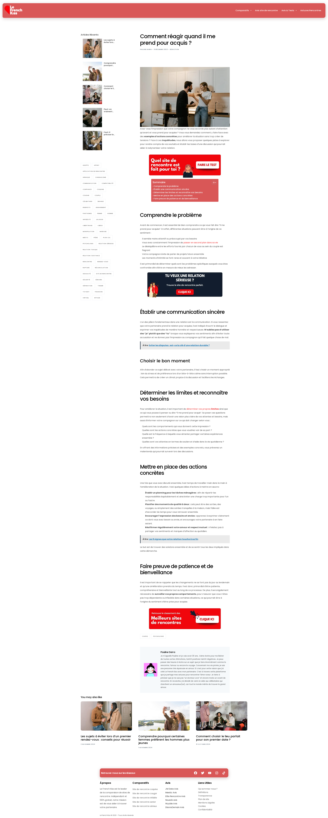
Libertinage (87, 225)
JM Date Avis (171, 788)
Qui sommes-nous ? (207, 788)
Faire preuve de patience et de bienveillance (176, 198)
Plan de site (203, 799)
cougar (86, 195)
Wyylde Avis (171, 803)
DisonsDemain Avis (174, 807)
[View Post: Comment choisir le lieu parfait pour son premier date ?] (221, 716)
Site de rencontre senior (144, 801)
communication (89, 183)
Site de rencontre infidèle (144, 797)
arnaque (86, 177)
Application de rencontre (94, 171)
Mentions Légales (206, 802)
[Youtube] (210, 773)
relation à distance (91, 255)
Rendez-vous (102, 261)
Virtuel (86, 298)
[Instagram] (217, 773)
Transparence (205, 795)
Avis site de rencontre (266, 10)
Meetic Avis (171, 792)
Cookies (202, 806)
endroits (86, 207)
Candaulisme (100, 177)
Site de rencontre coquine (145, 789)
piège (96, 237)
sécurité (86, 280)
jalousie (99, 219)
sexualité (87, 274)
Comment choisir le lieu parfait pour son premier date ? (110, 87)
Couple (145, 636)
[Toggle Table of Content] (213, 182)
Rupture (86, 268)
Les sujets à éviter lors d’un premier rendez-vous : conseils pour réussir (110, 41)
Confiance (87, 189)
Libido (100, 225)
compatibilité (107, 183)
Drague (101, 201)
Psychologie (158, 636)
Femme (99, 213)
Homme (110, 213)
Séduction (174, 49)
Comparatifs (242, 10)
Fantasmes (87, 213)
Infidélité (87, 219)
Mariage (103, 231)
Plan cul (106, 237)
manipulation (88, 231)
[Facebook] (195, 773)
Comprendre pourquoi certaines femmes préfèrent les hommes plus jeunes (110, 64)
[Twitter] (202, 773)
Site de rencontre (103, 274)
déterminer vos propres (202, 408)
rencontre (87, 261)
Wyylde (97, 298)
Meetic (85, 237)
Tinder (100, 286)
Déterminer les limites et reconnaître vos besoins (178, 192)
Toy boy (86, 292)
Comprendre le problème (166, 186)
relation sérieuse (106, 243)
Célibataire (87, 201)
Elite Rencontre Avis (175, 796)
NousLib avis (171, 800)
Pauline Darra (146, 49)
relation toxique (90, 249)
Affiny (96, 165)
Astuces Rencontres (310, 10)
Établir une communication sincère (171, 189)
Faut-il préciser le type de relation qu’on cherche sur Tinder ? (109, 133)
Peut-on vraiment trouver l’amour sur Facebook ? (109, 110)
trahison (99, 292)
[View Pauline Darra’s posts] (150, 669)
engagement (101, 207)
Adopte (86, 165)
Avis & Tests (287, 10)
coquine (100, 189)
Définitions (203, 792)
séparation (87, 286)
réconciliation (101, 268)
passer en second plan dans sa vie (200, 242)
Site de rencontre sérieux (144, 806)
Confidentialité (205, 809)
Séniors (98, 280)
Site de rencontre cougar (144, 793)
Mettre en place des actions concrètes (173, 195)
